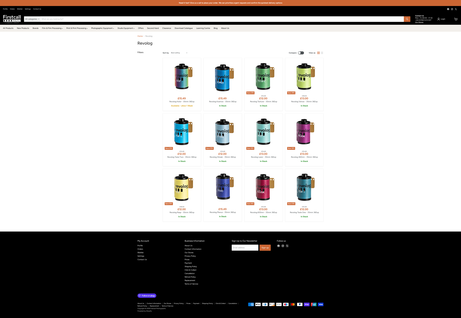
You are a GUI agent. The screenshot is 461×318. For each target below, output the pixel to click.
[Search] (407, 19)
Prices (187, 259)
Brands (35, 28)
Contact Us (37, 9)
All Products (8, 28)
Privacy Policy (190, 256)
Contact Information (193, 249)
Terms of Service (191, 284)
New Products (23, 28)
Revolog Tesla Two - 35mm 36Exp (181, 157)
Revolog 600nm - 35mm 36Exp (263, 212)
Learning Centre (203, 28)
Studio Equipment (125, 28)
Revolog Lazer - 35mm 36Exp (263, 157)
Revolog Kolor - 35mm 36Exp (181, 101)
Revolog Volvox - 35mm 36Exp (304, 101)
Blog (216, 28)
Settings (28, 9)
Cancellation (190, 273)
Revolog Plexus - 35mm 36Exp (223, 212)
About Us (225, 28)
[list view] (322, 53)
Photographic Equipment (102, 28)
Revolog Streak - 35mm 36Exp (223, 157)
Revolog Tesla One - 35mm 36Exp (304, 212)
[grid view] (318, 53)
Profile (5, 9)
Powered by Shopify (144, 311)
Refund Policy (190, 277)
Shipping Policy (191, 266)
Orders (12, 9)
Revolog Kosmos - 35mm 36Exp (222, 101)
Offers (140, 28)
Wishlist (19, 9)
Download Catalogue (184, 28)
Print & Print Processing (76, 28)
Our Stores (419, 22)
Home (140, 36)
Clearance (166, 28)
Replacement (190, 280)
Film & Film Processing (52, 28)
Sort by (166, 53)
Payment (188, 263)
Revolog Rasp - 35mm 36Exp (182, 212)
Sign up (265, 247)
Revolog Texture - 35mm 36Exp (263, 101)
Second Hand (153, 28)
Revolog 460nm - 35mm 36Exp (304, 157)
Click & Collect (190, 270)
